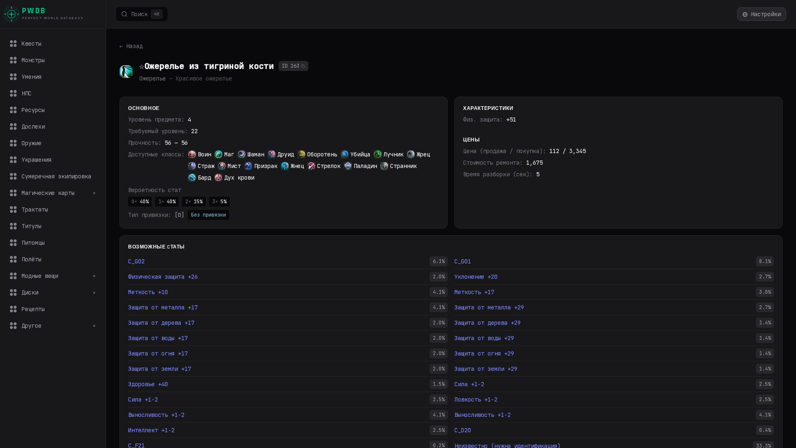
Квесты (31, 43)
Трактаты (35, 209)
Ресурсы (33, 110)
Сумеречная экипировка (56, 176)
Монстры (33, 60)
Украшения (36, 159)
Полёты (31, 259)
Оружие (31, 143)
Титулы (31, 226)
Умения (31, 76)
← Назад (131, 46)
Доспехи (33, 126)
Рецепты (33, 309)
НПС (27, 93)
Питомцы (33, 242)
